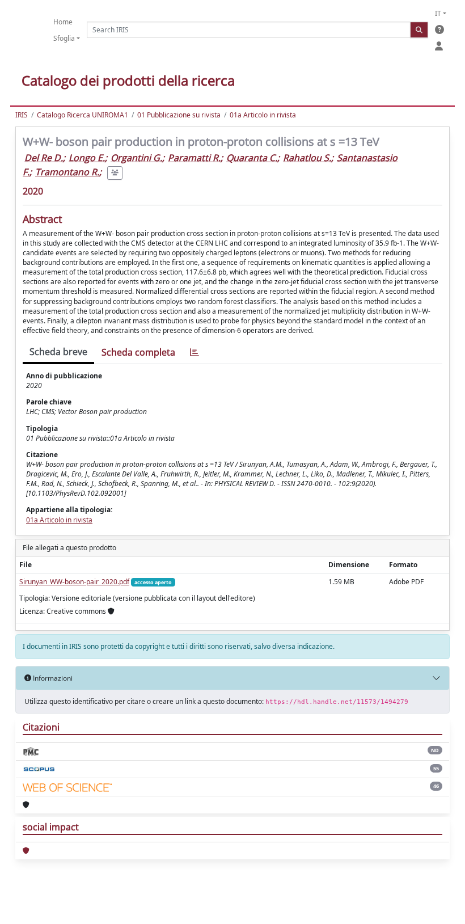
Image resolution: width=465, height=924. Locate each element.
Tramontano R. (67, 172)
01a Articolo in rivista (263, 115)
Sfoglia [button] (64, 38)
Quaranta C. (251, 157)
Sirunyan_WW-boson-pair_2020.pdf (74, 582)
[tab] (194, 352)
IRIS (21, 115)
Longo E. (87, 157)
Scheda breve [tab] (58, 351)
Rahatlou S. (307, 157)
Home (63, 22)
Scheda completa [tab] (138, 352)
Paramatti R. (194, 157)
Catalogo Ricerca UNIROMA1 (82, 115)
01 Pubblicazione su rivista (179, 115)
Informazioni (52, 678)
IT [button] (438, 13)
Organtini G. (136, 157)
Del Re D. (43, 157)
